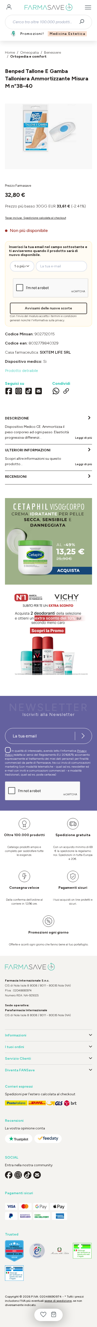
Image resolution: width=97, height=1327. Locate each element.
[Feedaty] (48, 1138)
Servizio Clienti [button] (18, 1058)
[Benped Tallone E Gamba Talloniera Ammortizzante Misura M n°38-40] (48, 131)
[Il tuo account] (9, 7)
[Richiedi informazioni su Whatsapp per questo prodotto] (56, 391)
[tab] (48, 428)
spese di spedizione (58, 1301)
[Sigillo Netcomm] (37, 1251)
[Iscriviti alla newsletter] (83, 736)
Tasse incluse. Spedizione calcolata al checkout (35, 218)
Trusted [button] (11, 1234)
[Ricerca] (83, 22)
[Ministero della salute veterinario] (14, 1273)
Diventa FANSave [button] (20, 1070)
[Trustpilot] (18, 1138)
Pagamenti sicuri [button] (19, 1193)
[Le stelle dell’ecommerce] (14, 1250)
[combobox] (44, 22)
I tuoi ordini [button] (14, 1047)
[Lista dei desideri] (43, 1315)
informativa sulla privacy (48, 320)
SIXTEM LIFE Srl (55, 352)
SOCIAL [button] (11, 1157)
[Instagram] (18, 391)
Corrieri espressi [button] (19, 1086)
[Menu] (88, 7)
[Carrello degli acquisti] (54, 1315)
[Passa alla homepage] (48, 7)
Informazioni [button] (15, 1035)
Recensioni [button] (14, 1121)
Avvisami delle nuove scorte (48, 308)
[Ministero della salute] (59, 1250)
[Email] (38, 391)
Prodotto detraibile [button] (21, 370)
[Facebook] (8, 391)
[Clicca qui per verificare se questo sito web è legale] (82, 1250)
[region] (48, 136)
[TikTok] (28, 391)
